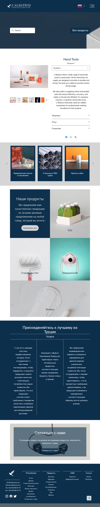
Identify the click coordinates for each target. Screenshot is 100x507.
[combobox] (71, 68)
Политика (88, 480)
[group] (50, 164)
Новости (72, 477)
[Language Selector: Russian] (81, 6)
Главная (13, 53)
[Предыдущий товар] (6, 163)
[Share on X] (75, 137)
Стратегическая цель (31, 484)
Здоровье (51, 480)
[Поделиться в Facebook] (66, 137)
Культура (31, 486)
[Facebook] (11, 496)
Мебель (51, 495)
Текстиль (51, 477)
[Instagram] (7, 496)
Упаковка (51, 490)
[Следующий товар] (93, 163)
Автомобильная (50, 488)
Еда (51, 493)
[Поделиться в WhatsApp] (71, 137)
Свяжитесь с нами (31, 499)
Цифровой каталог (72, 480)
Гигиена (51, 485)
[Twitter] (15, 496)
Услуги (88, 477)
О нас (31, 478)
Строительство (51, 482)
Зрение (31, 481)
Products (71, 64)
